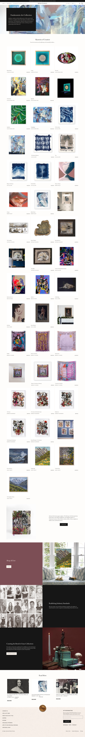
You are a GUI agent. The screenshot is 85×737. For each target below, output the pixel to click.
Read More (9, 700)
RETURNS (4, 720)
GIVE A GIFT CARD (6, 713)
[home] (42, 3)
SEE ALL (8, 566)
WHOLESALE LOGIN (6, 727)
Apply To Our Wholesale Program (10, 725)
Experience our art (11, 653)
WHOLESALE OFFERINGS (7, 722)
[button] (68, 3)
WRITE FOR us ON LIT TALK (8, 715)
